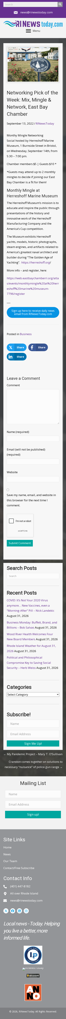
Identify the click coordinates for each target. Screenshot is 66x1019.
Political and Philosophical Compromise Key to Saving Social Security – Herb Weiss (29, 662)
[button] (33, 743)
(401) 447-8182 (20, 886)
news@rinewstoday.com (36, 12)
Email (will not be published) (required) (26, 452)
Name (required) (18, 432)
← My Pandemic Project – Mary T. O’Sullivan (32, 754)
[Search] (60, 4)
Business (26, 334)
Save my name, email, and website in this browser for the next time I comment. (31, 500)
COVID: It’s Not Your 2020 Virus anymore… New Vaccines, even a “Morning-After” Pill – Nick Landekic (30, 605)
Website (12, 472)
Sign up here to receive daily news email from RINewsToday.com (33, 312)
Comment (13, 385)
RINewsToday (45, 123)
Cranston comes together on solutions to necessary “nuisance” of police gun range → (34, 764)
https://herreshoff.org (35, 262)
